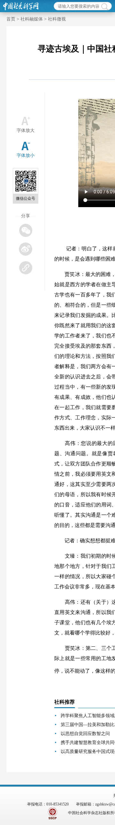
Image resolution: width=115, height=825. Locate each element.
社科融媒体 (31, 19)
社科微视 (57, 19)
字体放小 (25, 155)
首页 (10, 19)
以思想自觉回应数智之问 (85, 733)
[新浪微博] (25, 248)
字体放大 (25, 130)
